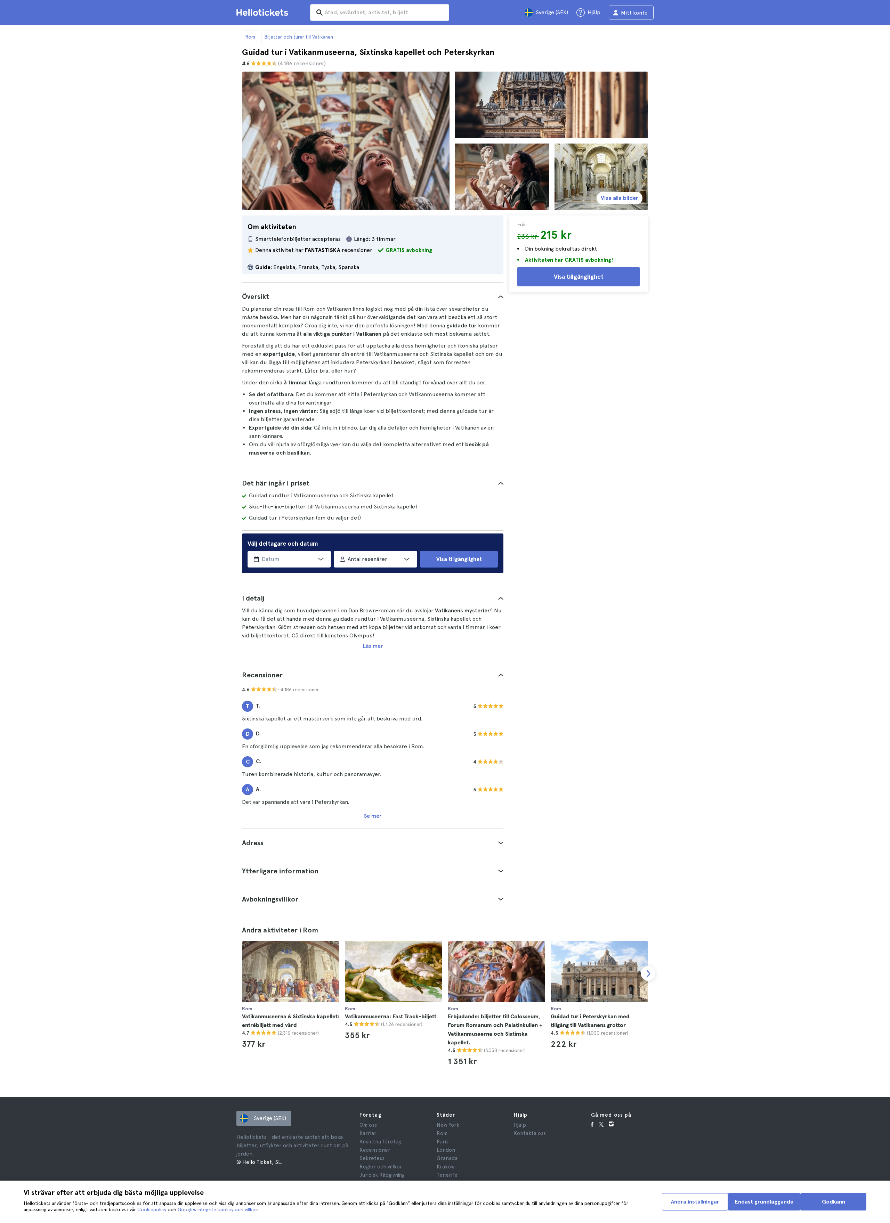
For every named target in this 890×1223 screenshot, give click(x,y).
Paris (442, 1142)
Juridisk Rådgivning (382, 1175)
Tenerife (447, 1175)
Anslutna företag (380, 1142)
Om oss (368, 1125)
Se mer (372, 816)
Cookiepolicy (151, 1209)
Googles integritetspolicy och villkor (217, 1209)
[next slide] (648, 973)
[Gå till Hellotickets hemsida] (263, 12)
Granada (447, 1158)
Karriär (368, 1133)
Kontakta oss (530, 1133)
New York (448, 1125)
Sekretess (372, 1158)
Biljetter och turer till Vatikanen (298, 37)
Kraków (446, 1167)
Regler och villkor (380, 1167)
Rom (250, 37)
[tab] (372, 296)
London (446, 1150)
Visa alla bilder (619, 198)
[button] (372, 296)
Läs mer (373, 646)
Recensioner (374, 1150)
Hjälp (520, 1125)
